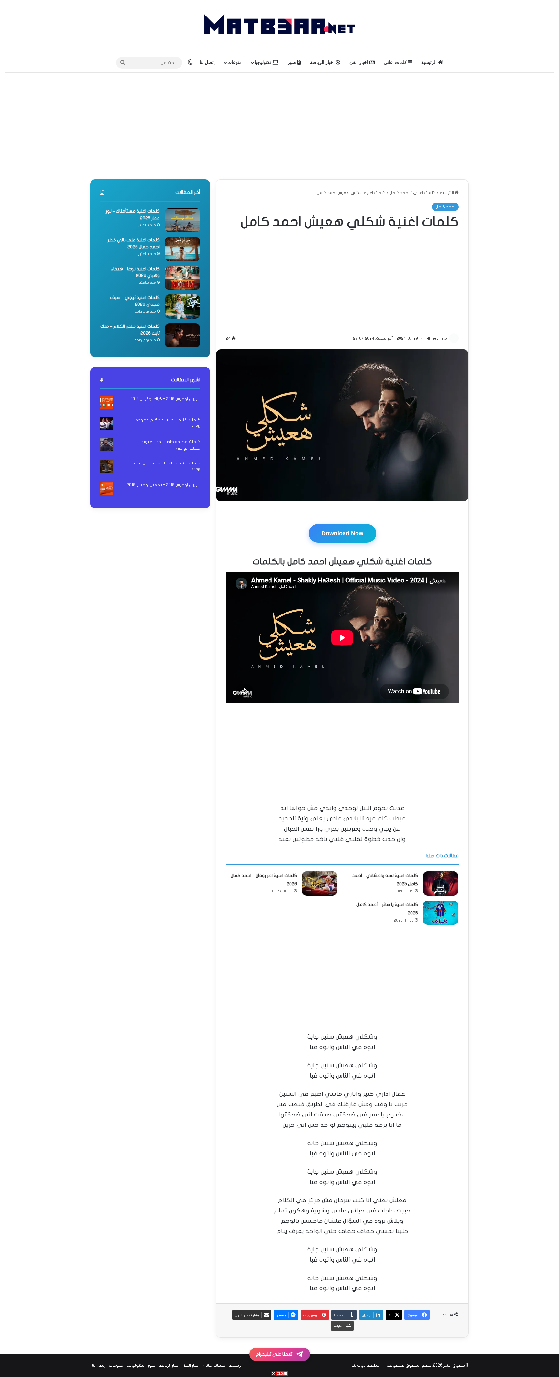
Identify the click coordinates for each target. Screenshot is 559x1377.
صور (292, 62)
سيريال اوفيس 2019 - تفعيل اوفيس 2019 (163, 485)
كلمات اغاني (396, 62)
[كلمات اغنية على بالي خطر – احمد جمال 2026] (182, 249)
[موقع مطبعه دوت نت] (279, 26)
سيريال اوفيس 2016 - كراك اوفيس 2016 (165, 399)
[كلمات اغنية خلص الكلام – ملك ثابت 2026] (182, 335)
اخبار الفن (359, 62)
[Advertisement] (279, 124)
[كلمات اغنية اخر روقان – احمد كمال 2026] (319, 883)
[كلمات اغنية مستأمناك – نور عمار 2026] (182, 220)
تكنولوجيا (263, 62)
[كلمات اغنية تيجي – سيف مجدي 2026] (182, 306)
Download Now (342, 533)
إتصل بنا (207, 62)
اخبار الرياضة (323, 62)
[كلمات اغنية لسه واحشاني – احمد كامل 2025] (440, 883)
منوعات (234, 62)
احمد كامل (399, 192)
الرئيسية (429, 62)
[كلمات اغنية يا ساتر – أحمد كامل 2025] (440, 913)
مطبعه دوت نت (365, 1365)
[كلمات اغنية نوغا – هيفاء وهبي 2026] (182, 278)
